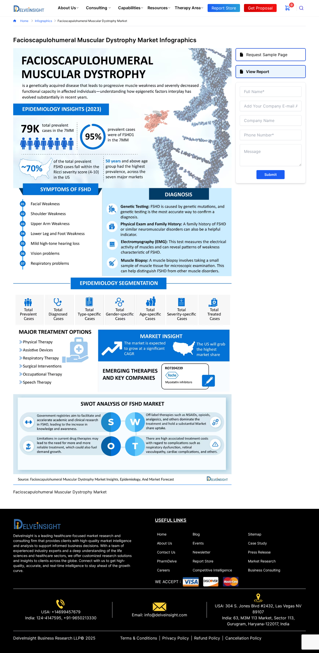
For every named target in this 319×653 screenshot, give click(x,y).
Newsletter (201, 552)
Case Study (257, 543)
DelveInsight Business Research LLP (46, 638)
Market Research (262, 561)
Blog (196, 534)
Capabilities (129, 7)
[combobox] (301, 7)
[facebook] (296, 638)
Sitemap (254, 534)
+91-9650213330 (79, 617)
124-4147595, (48, 617)
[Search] (301, 7)
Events (198, 543)
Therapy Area (188, 7)
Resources (158, 7)
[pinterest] (300, 638)
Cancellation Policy (243, 638)
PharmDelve (167, 561)
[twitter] (292, 638)
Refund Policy (207, 638)
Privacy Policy (175, 638)
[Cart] (288, 8)
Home (24, 21)
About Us (67, 7)
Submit (270, 174)
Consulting (96, 7)
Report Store (203, 561)
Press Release (259, 552)
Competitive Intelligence (212, 570)
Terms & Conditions (138, 638)
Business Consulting (264, 570)
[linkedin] (288, 638)
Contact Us (166, 552)
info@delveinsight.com (165, 614)
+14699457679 (65, 611)
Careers (163, 570)
